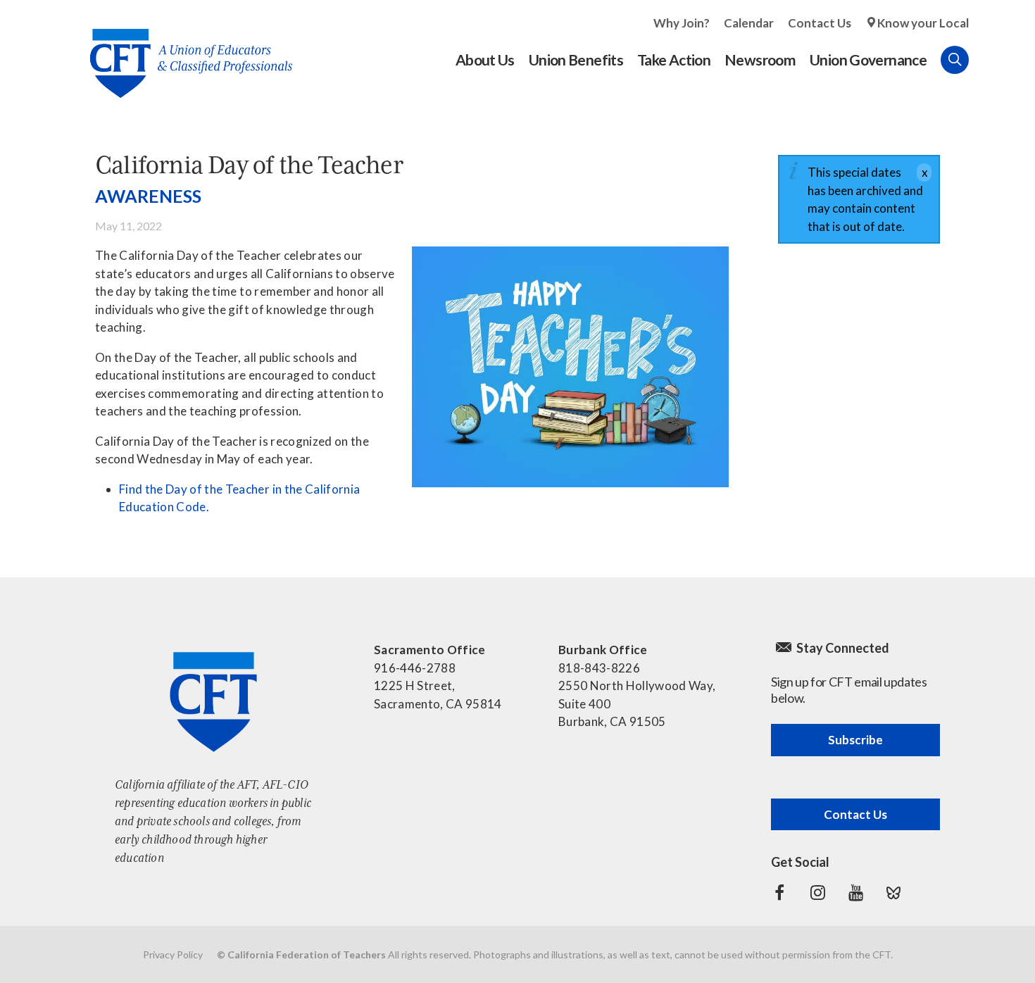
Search (955, 60)
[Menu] (983, 60)
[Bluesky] (893, 892)
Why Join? (681, 22)
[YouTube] (855, 892)
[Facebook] (779, 892)
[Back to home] (184, 52)
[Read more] (570, 366)
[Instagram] (817, 892)
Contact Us (819, 22)
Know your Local (923, 22)
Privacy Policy (173, 954)
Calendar (749, 22)
